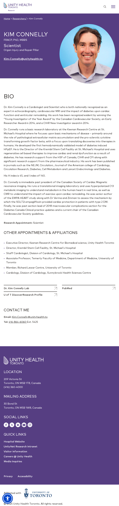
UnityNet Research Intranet (20, 446)
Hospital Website (14, 441)
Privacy (8, 476)
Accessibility (25, 476)
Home (7, 19)
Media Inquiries (13, 461)
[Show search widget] (103, 6)
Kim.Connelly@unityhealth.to (23, 59)
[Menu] (113, 6)
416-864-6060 (18, 322)
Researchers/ (20, 19)
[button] (7, 498)
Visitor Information (15, 451)
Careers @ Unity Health (18, 456)
